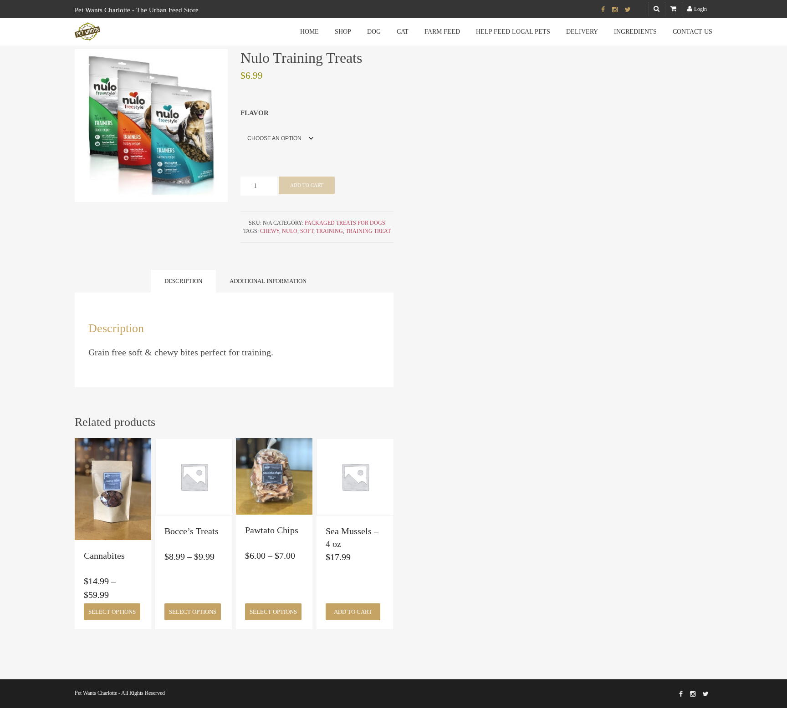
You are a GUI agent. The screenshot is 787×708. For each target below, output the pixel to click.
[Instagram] (614, 10)
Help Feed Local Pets (513, 31)
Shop (343, 31)
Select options (112, 611)
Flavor (254, 112)
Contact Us (692, 31)
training (329, 231)
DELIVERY (582, 31)
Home (309, 31)
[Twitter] (627, 10)
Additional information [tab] (268, 281)
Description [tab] (183, 281)
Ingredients (635, 31)
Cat (403, 31)
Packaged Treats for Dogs (345, 223)
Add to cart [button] (353, 611)
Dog (374, 31)
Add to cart (306, 185)
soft (306, 231)
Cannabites (104, 556)
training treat (368, 231)
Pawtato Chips (271, 530)
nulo (289, 231)
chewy (269, 231)
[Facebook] (603, 10)
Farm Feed (442, 31)
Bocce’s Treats (191, 531)
